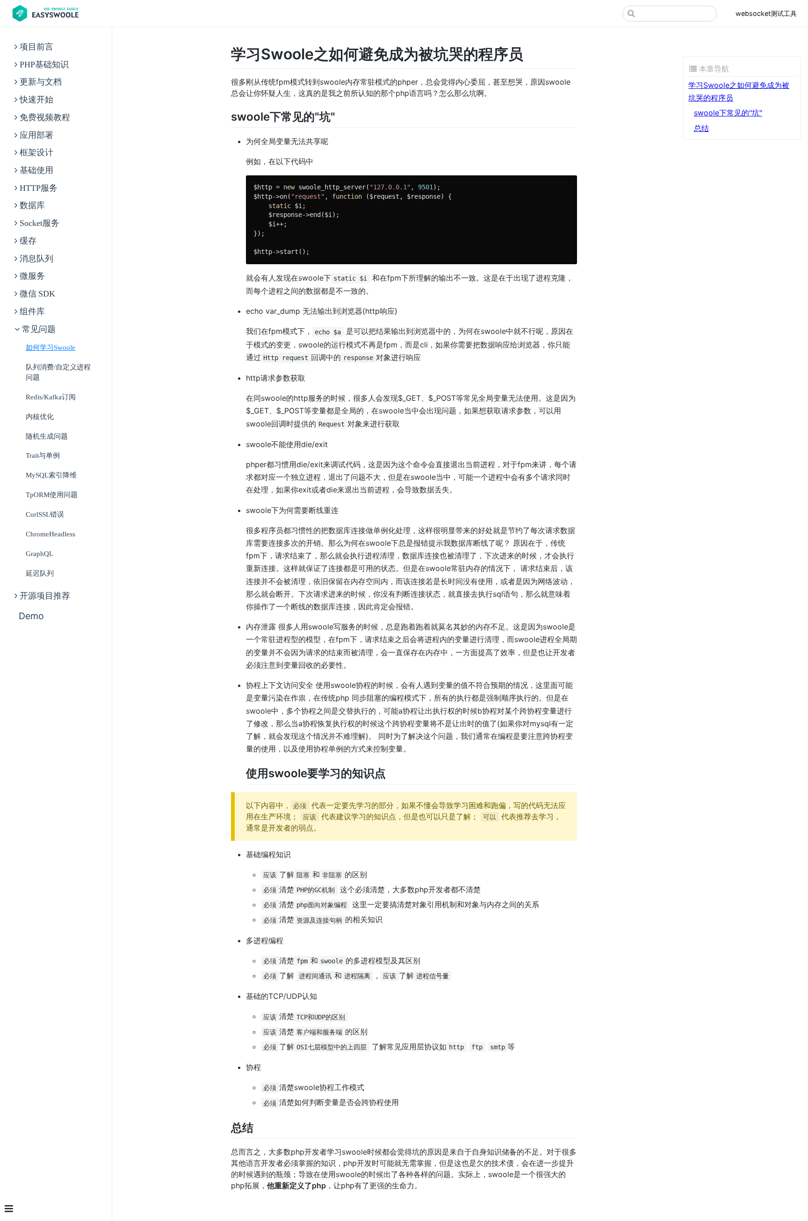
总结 (701, 128)
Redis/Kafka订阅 (51, 396)
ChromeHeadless (50, 533)
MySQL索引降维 (51, 474)
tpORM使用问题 (52, 494)
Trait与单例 (43, 455)
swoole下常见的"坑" (728, 112)
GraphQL (39, 553)
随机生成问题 (47, 436)
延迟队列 (40, 573)
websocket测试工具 (766, 13)
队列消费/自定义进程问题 (58, 372)
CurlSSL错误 (45, 514)
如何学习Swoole (50, 347)
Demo (31, 615)
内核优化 (40, 416)
